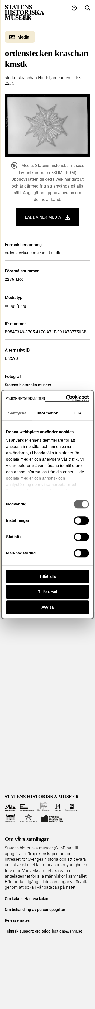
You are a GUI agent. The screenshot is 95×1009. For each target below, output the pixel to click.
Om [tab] (77, 413)
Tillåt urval (47, 592)
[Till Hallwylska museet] (43, 806)
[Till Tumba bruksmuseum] (28, 818)
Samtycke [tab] (17, 413)
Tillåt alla (47, 576)
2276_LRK (14, 279)
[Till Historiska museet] (57, 806)
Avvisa (47, 607)
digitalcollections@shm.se (58, 931)
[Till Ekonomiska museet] (27, 806)
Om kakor (13, 898)
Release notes (17, 920)
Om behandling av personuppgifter (35, 909)
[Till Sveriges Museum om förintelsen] (52, 818)
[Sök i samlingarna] (87, 8)
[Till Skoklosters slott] (10, 818)
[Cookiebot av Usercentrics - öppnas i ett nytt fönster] (67, 398)
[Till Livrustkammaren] (71, 806)
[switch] (81, 520)
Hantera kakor (36, 899)
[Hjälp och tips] (74, 8)
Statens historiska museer (28, 384)
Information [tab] (47, 413)
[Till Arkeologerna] (10, 806)
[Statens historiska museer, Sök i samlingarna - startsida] (24, 12)
